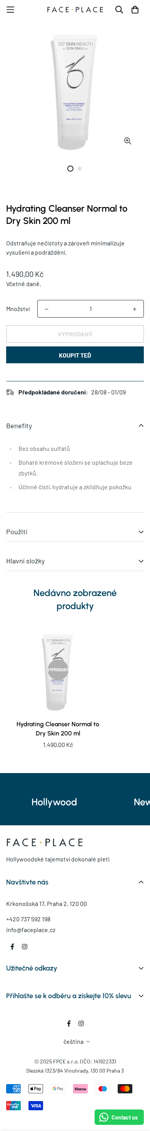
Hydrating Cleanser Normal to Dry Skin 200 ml (58, 728)
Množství (18, 308)
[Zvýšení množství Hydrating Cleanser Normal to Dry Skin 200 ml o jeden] (134, 309)
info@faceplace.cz (30, 929)
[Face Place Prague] (75, 10)
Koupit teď (75, 355)
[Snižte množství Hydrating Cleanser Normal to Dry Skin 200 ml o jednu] (46, 309)
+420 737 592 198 (28, 918)
